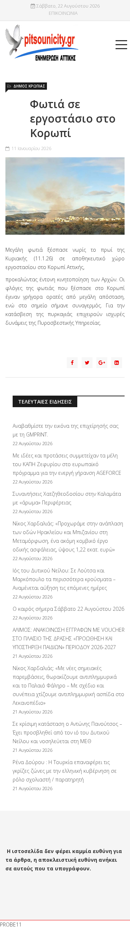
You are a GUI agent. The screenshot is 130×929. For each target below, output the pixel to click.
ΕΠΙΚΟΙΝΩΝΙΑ (63, 13)
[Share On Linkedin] (116, 362)
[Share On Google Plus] (101, 362)
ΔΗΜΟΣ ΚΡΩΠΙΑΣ (29, 86)
